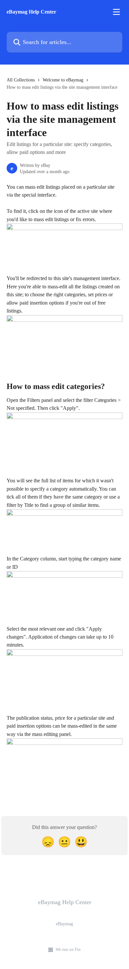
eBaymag (64, 923)
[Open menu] (116, 12)
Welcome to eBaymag (63, 79)
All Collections (21, 79)
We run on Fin (68, 949)
